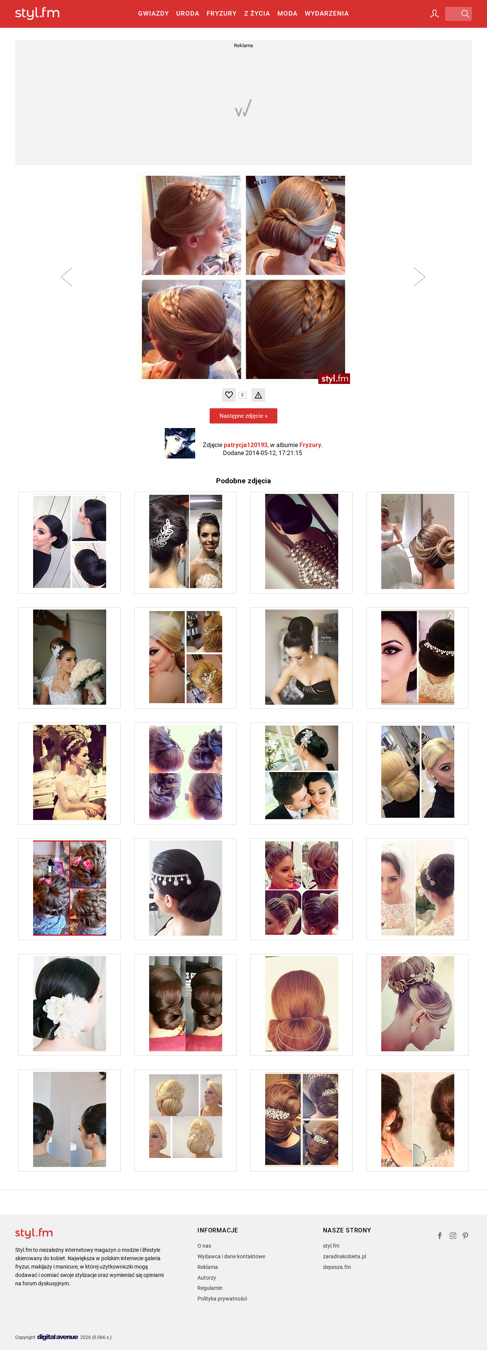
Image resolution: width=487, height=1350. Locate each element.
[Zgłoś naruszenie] (258, 395)
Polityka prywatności (222, 1299)
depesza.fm (337, 1267)
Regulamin (210, 1288)
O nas (204, 1246)
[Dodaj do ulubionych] (229, 395)
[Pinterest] (466, 1236)
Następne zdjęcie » (243, 415)
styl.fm (331, 1246)
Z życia (257, 13)
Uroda (187, 13)
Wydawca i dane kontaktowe (231, 1256)
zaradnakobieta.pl (344, 1256)
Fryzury (222, 13)
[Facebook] (439, 1236)
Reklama (207, 1267)
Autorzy (206, 1278)
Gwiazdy (153, 13)
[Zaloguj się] (434, 13)
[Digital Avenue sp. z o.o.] (57, 1337)
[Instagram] (453, 1236)
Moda (287, 13)
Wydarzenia (327, 13)
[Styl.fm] (45, 14)
